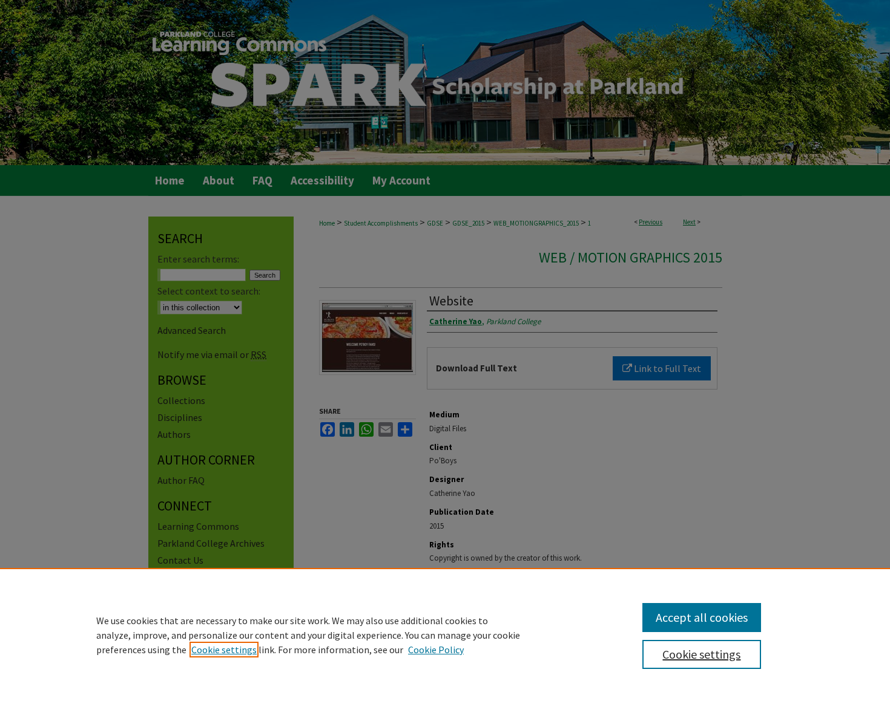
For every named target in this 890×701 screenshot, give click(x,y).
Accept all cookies (702, 617)
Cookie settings (224, 650)
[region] (445, 634)
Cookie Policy (436, 650)
